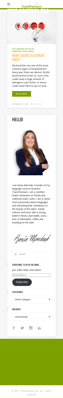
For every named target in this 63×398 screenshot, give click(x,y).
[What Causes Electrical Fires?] (31, 27)
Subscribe (22, 282)
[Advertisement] (35, 361)
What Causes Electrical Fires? (28, 57)
